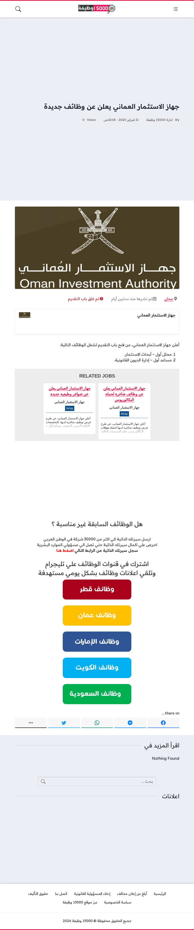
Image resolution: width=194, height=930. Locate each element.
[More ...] (31, 723)
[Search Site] (18, 9)
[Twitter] (64, 723)
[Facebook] (163, 723)
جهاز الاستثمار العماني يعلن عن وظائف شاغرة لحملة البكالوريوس (124, 394)
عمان (168, 298)
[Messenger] (130, 723)
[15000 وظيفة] (97, 9)
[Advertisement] (97, 56)
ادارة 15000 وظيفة (159, 120)
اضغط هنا (65, 550)
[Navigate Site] (175, 9)
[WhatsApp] (97, 723)
